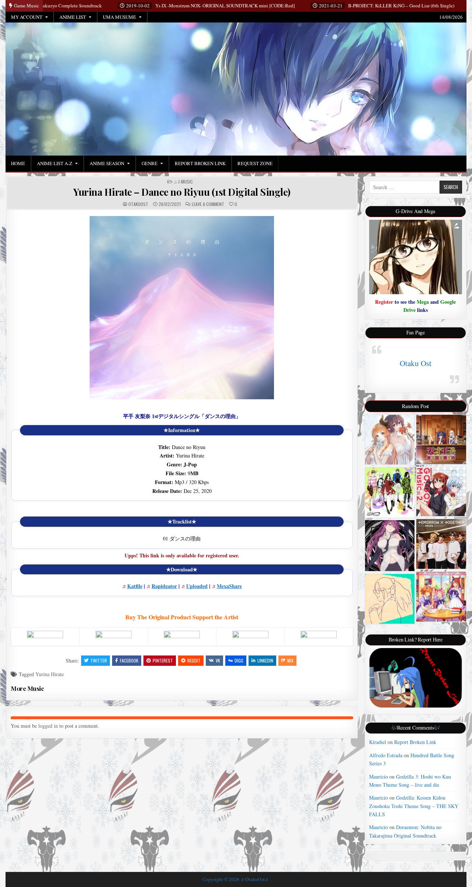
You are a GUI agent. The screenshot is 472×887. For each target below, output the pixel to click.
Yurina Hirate (49, 674)
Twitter (98, 660)
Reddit (194, 660)
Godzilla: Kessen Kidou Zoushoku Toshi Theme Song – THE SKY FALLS (413, 806)
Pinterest (163, 660)
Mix (290, 660)
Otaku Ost (415, 363)
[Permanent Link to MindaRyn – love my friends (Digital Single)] (390, 599)
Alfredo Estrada (385, 755)
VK (218, 660)
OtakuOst (138, 204)
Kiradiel (377, 741)
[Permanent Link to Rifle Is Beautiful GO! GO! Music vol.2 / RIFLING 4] (441, 491)
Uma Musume (119, 17)
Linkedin (265, 660)
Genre (149, 163)
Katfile (134, 586)
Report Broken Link (200, 163)
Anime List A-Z (54, 163)
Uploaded (197, 586)
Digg (239, 660)
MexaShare (229, 586)
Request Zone (255, 163)
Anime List (72, 17)
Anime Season (107, 163)
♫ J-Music (183, 182)
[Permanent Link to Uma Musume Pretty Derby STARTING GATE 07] (441, 597)
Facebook (129, 660)
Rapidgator (164, 586)
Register (384, 302)
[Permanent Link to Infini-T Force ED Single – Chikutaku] (390, 492)
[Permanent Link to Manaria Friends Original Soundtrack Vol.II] (390, 440)
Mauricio (378, 776)
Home (18, 163)
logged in (48, 725)
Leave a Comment (208, 204)
